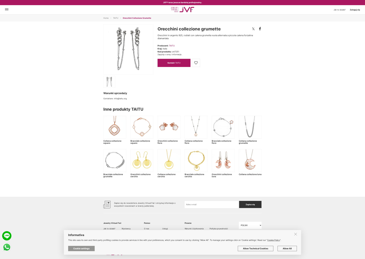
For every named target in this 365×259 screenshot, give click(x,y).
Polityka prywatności (219, 228)
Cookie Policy (273, 240)
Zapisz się (250, 204)
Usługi (165, 228)
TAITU (115, 18)
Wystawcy (126, 228)
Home (106, 18)
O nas (146, 228)
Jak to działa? (340, 10)
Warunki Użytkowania (194, 228)
